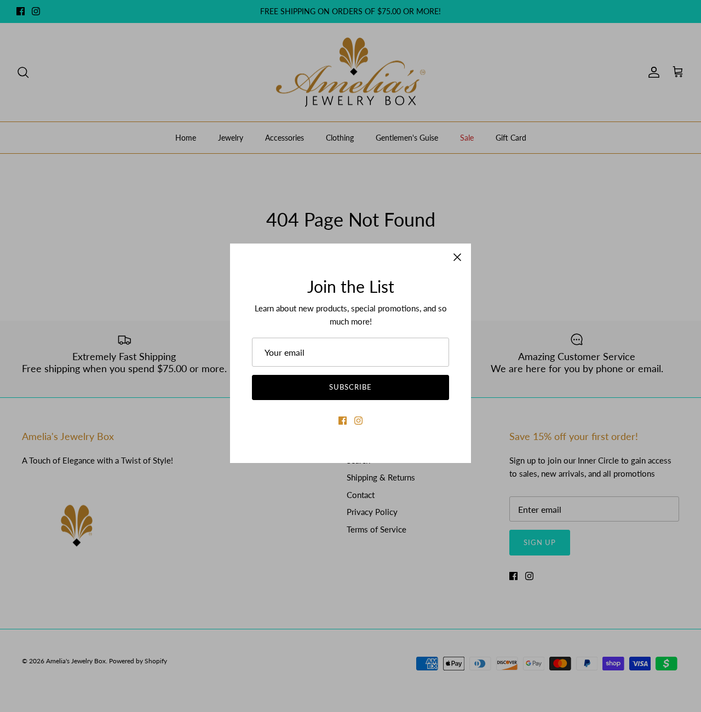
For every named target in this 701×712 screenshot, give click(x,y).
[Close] (457, 257)
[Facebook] (342, 420)
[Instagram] (358, 420)
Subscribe (350, 387)
